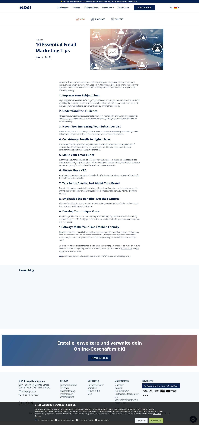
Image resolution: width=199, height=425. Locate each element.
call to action (66, 175)
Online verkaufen (96, 384)
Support (119, 19)
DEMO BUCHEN (99, 357)
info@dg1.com (28, 391)
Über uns (119, 384)
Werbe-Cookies (103, 420)
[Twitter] (49, 57)
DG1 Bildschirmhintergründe (126, 398)
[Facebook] (42, 57)
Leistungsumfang (68, 384)
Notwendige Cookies (45, 420)
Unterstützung (67, 396)
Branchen (92, 387)
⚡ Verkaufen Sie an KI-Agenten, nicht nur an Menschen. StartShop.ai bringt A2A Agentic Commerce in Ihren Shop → (99, 1)
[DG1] (28, 7)
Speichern (141, 420)
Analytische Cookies (86, 420)
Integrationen (66, 393)
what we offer (126, 248)
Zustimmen (156, 420)
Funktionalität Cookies (65, 420)
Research (63, 232)
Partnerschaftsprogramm (127, 393)
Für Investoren (122, 390)
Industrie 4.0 (94, 390)
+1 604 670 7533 (30, 394)
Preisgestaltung (67, 390)
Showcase (99, 19)
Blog (82, 19)
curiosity (116, 106)
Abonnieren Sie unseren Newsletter (162, 386)
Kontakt (118, 387)
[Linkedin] (46, 57)
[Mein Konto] (171, 7)
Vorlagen (64, 387)
